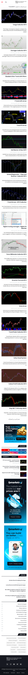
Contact (13, 672)
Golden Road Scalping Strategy (17, 580)
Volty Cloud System (20, 358)
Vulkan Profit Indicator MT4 (18, 384)
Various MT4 (14, 630)
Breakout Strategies (14, 610)
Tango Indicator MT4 (20, 25)
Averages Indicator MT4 (19, 50)
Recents (14, 456)
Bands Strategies (14, 604)
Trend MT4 (14, 626)
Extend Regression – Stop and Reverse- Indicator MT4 (17, 175)
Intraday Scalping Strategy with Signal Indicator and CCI (15, 596)
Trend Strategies (14, 628)
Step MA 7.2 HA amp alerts (18, 408)
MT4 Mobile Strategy (14, 612)
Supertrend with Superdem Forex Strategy (10, 473)
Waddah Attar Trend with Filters (16, 76)
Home (23, 672)
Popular (22, 456)
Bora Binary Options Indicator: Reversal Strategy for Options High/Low (15, 590)
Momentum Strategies (14, 618)
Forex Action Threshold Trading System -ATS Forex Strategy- (11, 467)
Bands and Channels (14, 606)
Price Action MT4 (14, 622)
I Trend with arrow (21, 101)
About (18, 672)
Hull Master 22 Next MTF (19, 150)
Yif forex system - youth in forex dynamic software (11, 460)
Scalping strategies (14, 624)
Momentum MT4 (14, 616)
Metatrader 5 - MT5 (14, 614)
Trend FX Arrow (22, 125)
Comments (6, 456)
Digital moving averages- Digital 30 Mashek (15, 227)
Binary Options (14, 608)
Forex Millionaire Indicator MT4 (16, 254)
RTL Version (6, 672)
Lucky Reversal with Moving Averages (16, 585)
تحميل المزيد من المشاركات (14, 419)
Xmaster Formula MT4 (19, 280)
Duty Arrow (23, 306)
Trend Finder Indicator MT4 (18, 332)
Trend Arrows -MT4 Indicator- (17, 202)
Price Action (14, 620)
